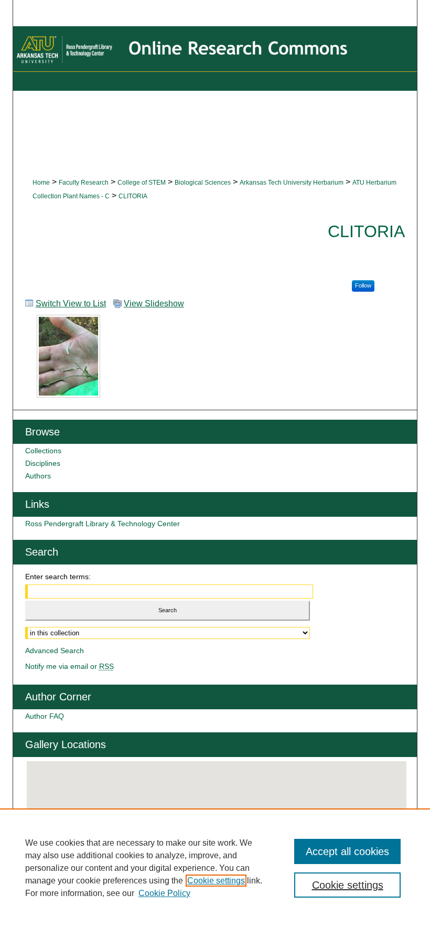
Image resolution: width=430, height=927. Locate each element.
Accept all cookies (347, 851)
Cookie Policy (164, 893)
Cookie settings (216, 880)
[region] (215, 867)
